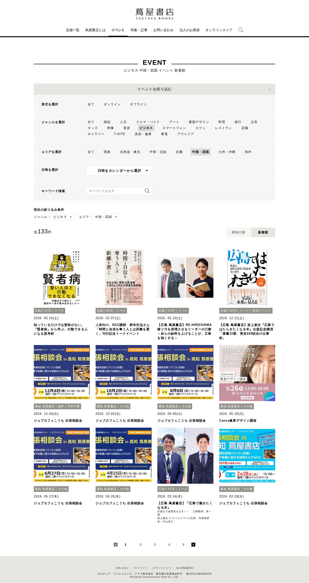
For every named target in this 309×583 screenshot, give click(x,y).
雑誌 (107, 122)
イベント (118, 30)
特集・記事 (139, 30)
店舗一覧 (72, 30)
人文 (123, 122)
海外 (248, 152)
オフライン (138, 104)
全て (91, 104)
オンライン (112, 104)
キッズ (93, 128)
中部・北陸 (158, 152)
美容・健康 (143, 134)
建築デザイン (199, 122)
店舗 (244, 128)
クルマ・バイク (148, 122)
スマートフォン (174, 128)
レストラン (223, 128)
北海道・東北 (130, 152)
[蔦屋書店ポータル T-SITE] (154, 13)
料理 (221, 122)
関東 (107, 152)
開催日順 (238, 232)
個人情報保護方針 (185, 568)
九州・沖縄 (226, 152)
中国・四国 (200, 152)
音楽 (126, 128)
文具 (254, 122)
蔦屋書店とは (95, 30)
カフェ (201, 128)
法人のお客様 (189, 30)
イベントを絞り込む (154, 89)
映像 (110, 128)
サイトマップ (140, 568)
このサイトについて (161, 568)
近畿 (179, 152)
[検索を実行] (146, 192)
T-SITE (119, 134)
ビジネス (146, 128)
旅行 (238, 122)
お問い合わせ (163, 30)
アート (174, 122)
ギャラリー (96, 134)
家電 (164, 134)
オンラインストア (218, 30)
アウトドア (185, 134)
